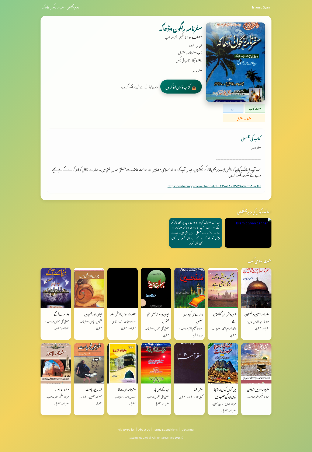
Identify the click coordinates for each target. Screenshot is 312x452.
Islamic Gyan (261, 6)
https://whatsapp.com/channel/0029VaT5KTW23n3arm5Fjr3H (214, 185)
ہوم (76, 6)
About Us (144, 428)
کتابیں (70, 6)
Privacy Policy (126, 428)
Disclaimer (187, 428)
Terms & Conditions (165, 428)
